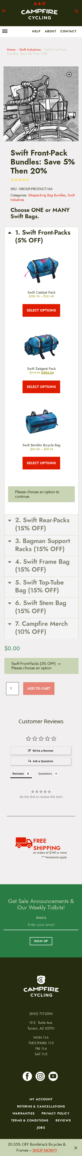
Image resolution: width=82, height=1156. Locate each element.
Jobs (41, 1127)
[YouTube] (53, 1076)
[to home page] (39, 10)
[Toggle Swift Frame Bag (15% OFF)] (41, 566)
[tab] (41, 285)
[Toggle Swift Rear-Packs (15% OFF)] (41, 524)
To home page (41, 986)
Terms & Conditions (30, 1120)
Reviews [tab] (18, 773)
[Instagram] (40, 1076)
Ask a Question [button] (43, 761)
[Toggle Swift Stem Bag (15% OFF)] (41, 607)
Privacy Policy (56, 1113)
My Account (41, 1099)
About (50, 31)
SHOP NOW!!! (45, 1150)
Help (36, 31)
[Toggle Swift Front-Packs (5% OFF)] (41, 237)
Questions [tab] (45, 773)
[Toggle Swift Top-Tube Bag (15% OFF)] (41, 587)
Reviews (63, 1120)
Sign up (41, 941)
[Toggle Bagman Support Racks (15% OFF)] (41, 545)
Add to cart (38, 688)
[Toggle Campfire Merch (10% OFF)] (41, 628)
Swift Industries (30, 49)
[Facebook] (27, 1076)
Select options (41, 310)
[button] (70, 75)
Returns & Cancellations (41, 1106)
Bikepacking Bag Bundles (46, 195)
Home (11, 49)
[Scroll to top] (5, 1134)
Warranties (23, 1113)
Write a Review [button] (43, 751)
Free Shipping (47, 843)
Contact (68, 31)
